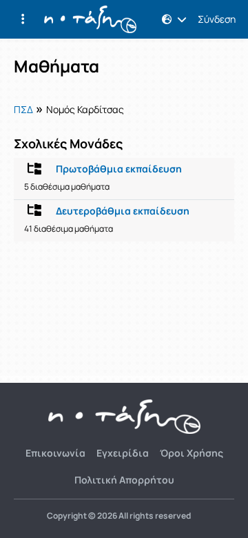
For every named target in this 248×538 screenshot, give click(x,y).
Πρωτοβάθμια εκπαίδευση (119, 169)
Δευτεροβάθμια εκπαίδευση (122, 211)
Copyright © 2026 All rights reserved (119, 515)
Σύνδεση (217, 19)
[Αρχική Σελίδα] (90, 19)
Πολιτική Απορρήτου (124, 479)
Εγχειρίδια (122, 452)
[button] (22, 19)
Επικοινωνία (55, 452)
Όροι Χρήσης (191, 452)
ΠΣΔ (23, 109)
